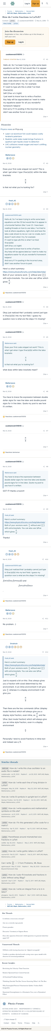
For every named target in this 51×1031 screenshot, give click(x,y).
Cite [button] (44, 117)
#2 (47, 163)
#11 (46, 618)
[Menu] (4, 3)
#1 (47, 59)
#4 (47, 307)
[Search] (47, 3)
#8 (47, 466)
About (13, 1023)
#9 (47, 509)
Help (33, 1023)
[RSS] (38, 1023)
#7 (47, 431)
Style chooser (10, 1019)
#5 (47, 337)
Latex (16, 23)
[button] (43, 59)
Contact (6, 1023)
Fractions (7, 23)
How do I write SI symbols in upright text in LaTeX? (24, 797)
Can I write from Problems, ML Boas (21, 863)
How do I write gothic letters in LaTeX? (25, 851)
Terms (20, 1023)
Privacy (27, 1023)
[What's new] (42, 3)
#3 (47, 209)
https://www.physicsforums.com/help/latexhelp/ (24, 272)
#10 (46, 559)
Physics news (6, 129)
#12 (46, 652)
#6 (47, 391)
